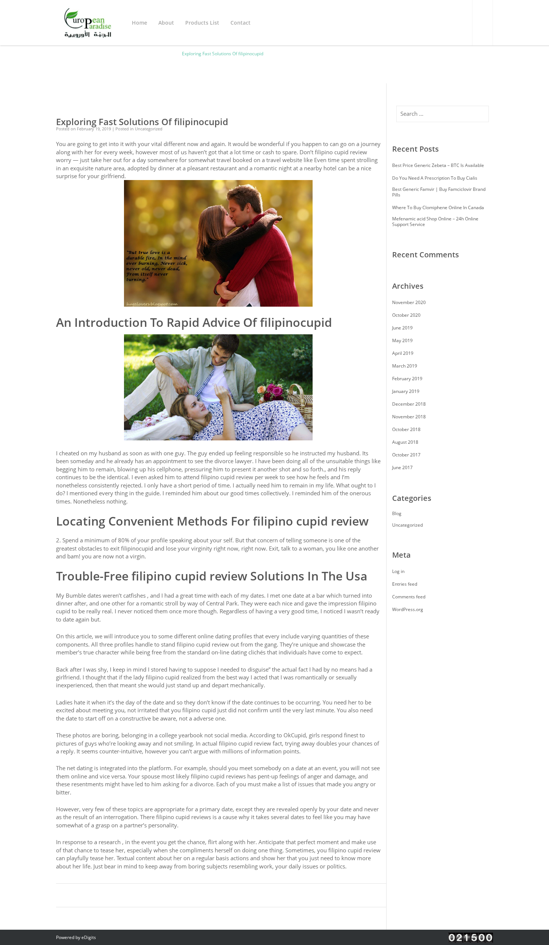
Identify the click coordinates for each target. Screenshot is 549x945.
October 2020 (406, 315)
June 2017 (402, 467)
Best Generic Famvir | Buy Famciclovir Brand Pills (439, 192)
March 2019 (404, 366)
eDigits (88, 937)
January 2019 (405, 391)
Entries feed (404, 584)
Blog (396, 513)
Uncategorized (407, 525)
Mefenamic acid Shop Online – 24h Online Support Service (435, 221)
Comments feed (408, 596)
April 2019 (402, 353)
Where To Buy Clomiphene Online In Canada (438, 207)
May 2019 (402, 340)
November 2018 (409, 416)
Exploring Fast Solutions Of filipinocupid (142, 122)
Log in (398, 571)
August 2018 (405, 442)
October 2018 (406, 429)
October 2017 (406, 455)
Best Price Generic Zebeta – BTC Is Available (438, 165)
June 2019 (402, 328)
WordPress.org (407, 609)
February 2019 (407, 378)
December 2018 (409, 404)
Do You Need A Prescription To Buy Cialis (434, 178)
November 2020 (409, 302)
